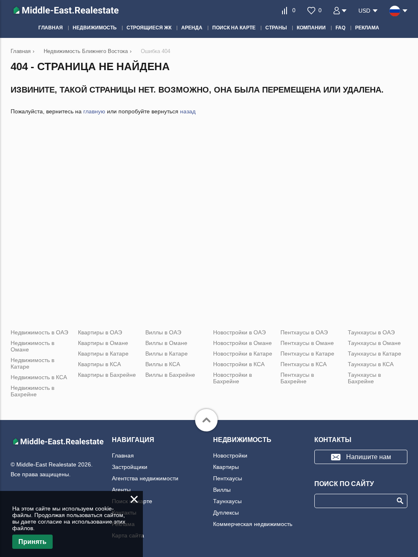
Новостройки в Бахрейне (232, 378)
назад (188, 111)
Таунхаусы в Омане (374, 343)
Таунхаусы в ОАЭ (371, 332)
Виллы (222, 489)
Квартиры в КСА (99, 364)
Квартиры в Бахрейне (107, 374)
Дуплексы (226, 512)
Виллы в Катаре (166, 353)
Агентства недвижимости (145, 478)
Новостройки (230, 455)
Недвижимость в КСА (39, 377)
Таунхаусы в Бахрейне (364, 378)
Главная (123, 455)
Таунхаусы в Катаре (374, 353)
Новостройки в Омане (242, 343)
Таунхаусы (227, 501)
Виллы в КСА (162, 364)
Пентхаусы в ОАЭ (304, 332)
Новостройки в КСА (239, 364)
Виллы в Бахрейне (170, 374)
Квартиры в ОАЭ (100, 332)
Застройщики (129, 467)
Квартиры (226, 467)
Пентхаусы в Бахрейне (297, 378)
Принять (32, 541)
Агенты (121, 489)
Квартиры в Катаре (103, 353)
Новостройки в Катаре (242, 353)
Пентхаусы (227, 478)
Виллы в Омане (166, 343)
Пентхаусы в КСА (303, 364)
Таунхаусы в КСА (371, 364)
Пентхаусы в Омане (307, 343)
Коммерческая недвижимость (252, 524)
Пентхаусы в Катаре (307, 353)
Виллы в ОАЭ (163, 332)
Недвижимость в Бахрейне (32, 391)
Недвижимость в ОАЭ (39, 332)
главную (94, 111)
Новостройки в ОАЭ (239, 332)
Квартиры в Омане (103, 343)
